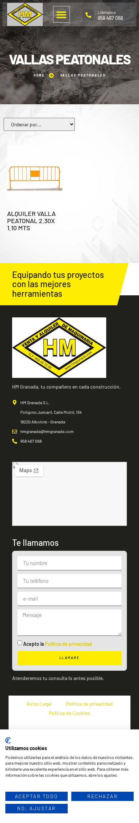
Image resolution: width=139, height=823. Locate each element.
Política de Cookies (69, 713)
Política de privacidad (68, 644)
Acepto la (57, 644)
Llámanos (107, 12)
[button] (61, 14)
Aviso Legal (39, 704)
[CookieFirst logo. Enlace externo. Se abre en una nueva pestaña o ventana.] (8, 740)
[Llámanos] (88, 15)
